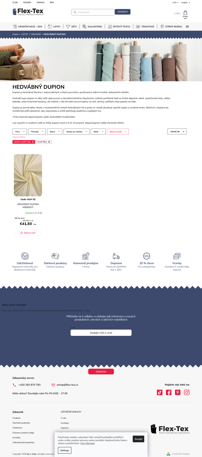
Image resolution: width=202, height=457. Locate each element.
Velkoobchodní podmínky (23, 442)
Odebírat (101, 371)
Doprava (40, 2)
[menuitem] (28, 26)
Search (123, 11)
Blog (52, 2)
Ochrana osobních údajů (23, 432)
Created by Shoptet (181, 454)
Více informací (87, 443)
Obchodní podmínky (21, 423)
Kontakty (27, 2)
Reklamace (17, 427)
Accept (138, 439)
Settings (64, 450)
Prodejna (16, 418)
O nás (15, 2)
